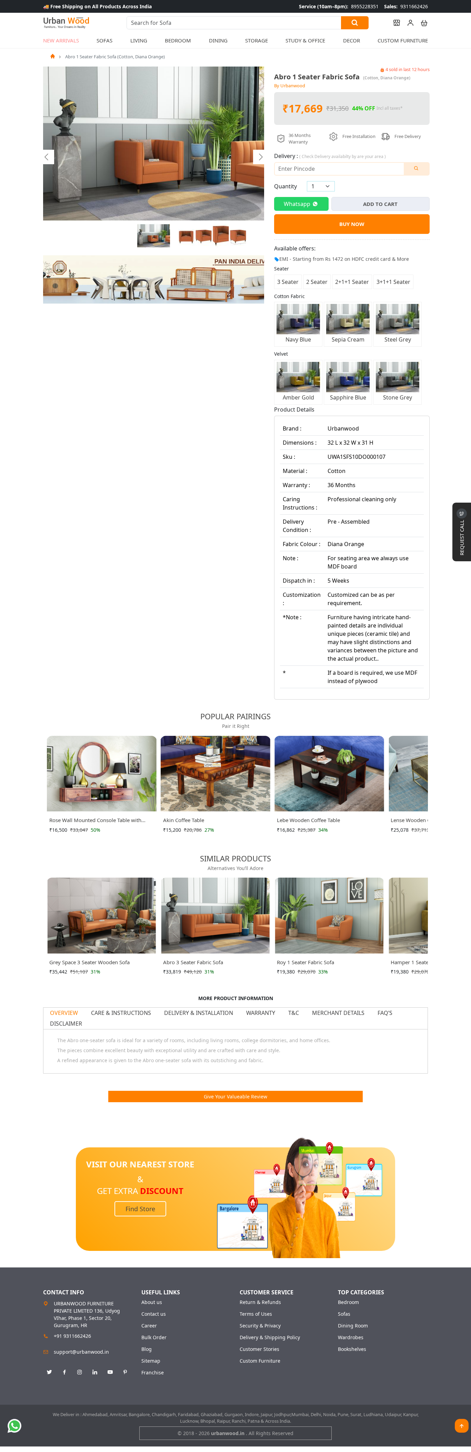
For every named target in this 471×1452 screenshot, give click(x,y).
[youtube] (110, 1372)
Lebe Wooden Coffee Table (308, 820)
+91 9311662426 (72, 1336)
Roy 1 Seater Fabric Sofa (305, 962)
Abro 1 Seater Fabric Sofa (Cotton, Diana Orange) (115, 56)
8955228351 (339, 6)
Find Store (140, 1209)
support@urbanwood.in (81, 1352)
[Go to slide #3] (203, 236)
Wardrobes (350, 1337)
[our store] (393, 23)
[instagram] (79, 1372)
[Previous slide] (47, 157)
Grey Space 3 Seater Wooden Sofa (89, 962)
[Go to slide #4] (221, 236)
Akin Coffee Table (183, 820)
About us (151, 1302)
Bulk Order (154, 1337)
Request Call (461, 536)
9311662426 (406, 6)
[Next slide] (260, 157)
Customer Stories (259, 1349)
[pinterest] (125, 1372)
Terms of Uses (256, 1314)
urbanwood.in (228, 1433)
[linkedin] (95, 1372)
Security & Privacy (260, 1325)
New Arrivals (61, 40)
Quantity (285, 186)
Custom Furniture (403, 40)
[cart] (421, 23)
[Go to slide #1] (153, 236)
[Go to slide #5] (238, 236)
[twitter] (49, 1372)
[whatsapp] (14, 1426)
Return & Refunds (260, 1302)
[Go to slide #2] (186, 236)
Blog (146, 1349)
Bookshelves (352, 1349)
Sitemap (150, 1361)
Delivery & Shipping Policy (270, 1337)
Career (149, 1325)
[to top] (462, 1426)
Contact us (153, 1314)
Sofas (344, 1314)
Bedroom (348, 1302)
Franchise (152, 1372)
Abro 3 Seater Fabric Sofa (193, 962)
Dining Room (353, 1325)
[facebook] (64, 1372)
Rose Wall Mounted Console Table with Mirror (95, 821)
